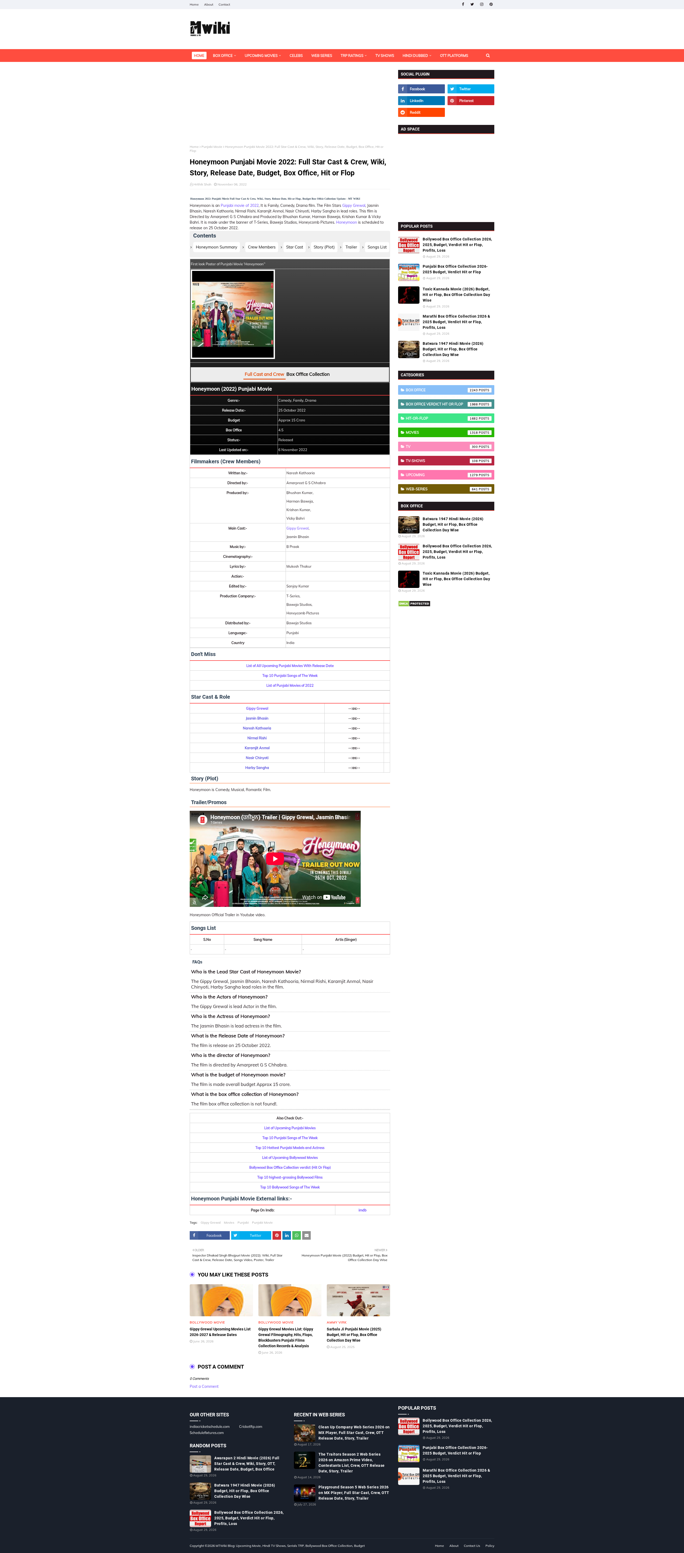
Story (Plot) (324, 247)
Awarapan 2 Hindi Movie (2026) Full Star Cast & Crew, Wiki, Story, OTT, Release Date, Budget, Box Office (246, 1463)
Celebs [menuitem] (296, 55)
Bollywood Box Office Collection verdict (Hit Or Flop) (290, 1167)
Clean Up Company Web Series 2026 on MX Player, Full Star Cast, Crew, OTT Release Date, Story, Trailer (354, 1432)
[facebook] (463, 4)
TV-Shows (442, 461)
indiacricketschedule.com (210, 1426)
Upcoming (442, 475)
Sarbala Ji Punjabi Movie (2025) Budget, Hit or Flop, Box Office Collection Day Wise (354, 1334)
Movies (229, 1222)
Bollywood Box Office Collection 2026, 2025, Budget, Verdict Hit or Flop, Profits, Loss (457, 244)
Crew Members (261, 247)
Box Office (442, 390)
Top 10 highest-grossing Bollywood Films (289, 1177)
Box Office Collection (308, 374)
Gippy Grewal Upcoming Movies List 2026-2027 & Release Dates (220, 1332)
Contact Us (472, 1546)
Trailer (351, 247)
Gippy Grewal (353, 205)
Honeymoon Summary (216, 247)
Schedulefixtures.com (207, 1433)
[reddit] (421, 112)
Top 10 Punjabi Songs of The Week (290, 675)
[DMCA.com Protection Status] (414, 605)
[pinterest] (491, 4)
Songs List (377, 247)
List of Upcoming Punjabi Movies (290, 1128)
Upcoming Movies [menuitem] (261, 55)
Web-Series (442, 489)
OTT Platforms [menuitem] (454, 55)
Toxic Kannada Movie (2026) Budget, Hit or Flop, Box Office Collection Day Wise (456, 294)
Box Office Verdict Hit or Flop (442, 404)
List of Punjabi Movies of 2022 (290, 685)
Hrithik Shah (202, 184)
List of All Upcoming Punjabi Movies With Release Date (290, 665)
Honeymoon (346, 222)
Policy (489, 1546)
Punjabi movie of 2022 (240, 205)
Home (194, 4)
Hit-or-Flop (442, 418)
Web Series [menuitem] (321, 55)
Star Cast (294, 247)
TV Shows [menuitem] (384, 55)
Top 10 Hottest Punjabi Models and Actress (289, 1147)
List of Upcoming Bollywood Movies (290, 1157)
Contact (224, 4)
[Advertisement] (290, 107)
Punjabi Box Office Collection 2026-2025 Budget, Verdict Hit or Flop (455, 269)
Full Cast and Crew (264, 374)
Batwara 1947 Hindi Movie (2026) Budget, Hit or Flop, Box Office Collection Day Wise (453, 349)
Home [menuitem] (199, 55)
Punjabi (243, 1222)
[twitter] (472, 4)
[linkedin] (421, 100)
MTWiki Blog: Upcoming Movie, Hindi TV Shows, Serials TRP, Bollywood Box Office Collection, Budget (290, 1546)
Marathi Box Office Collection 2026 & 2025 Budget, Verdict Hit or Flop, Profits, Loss (456, 322)
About (208, 4)
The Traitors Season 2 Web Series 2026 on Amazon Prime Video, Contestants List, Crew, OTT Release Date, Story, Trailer (351, 1462)
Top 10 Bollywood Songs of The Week (290, 1187)
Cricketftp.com (250, 1426)
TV (442, 446)
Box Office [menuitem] (223, 55)
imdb (363, 1210)
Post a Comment (204, 1386)
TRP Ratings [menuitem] (352, 55)
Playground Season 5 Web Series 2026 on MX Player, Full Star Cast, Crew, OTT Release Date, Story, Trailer (353, 1492)
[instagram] (481, 4)
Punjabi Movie (211, 147)
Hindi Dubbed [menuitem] (415, 55)
